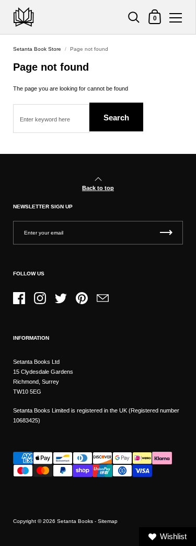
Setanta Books (75, 521)
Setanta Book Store (37, 49)
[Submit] (166, 232)
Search (116, 117)
